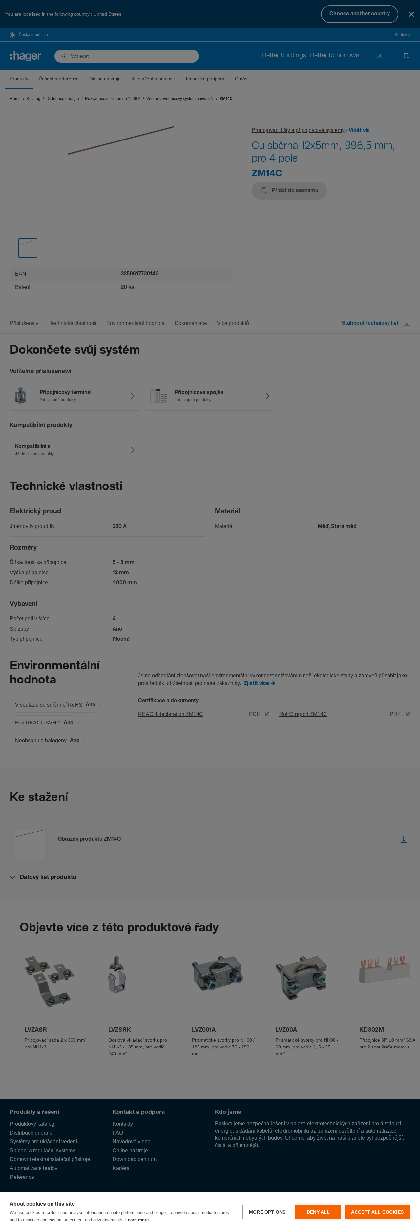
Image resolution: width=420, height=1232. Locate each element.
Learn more (137, 1220)
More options (267, 1212)
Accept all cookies (377, 1212)
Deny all (318, 1212)
